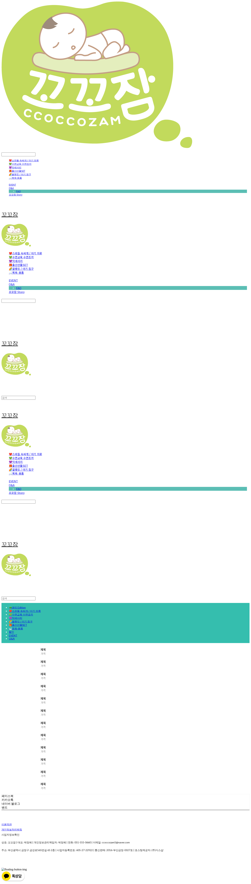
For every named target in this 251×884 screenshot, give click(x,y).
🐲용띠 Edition (17, 607)
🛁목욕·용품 (15, 178)
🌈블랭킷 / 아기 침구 (20, 174)
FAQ (18, 191)
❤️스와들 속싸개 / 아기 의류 (24, 160)
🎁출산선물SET (17, 171)
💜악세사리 (15, 167)
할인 (11, 631)
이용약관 (6, 824)
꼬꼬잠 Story (15, 194)
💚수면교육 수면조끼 (20, 164)
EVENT (12, 184)
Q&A (11, 188)
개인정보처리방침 (11, 829)
